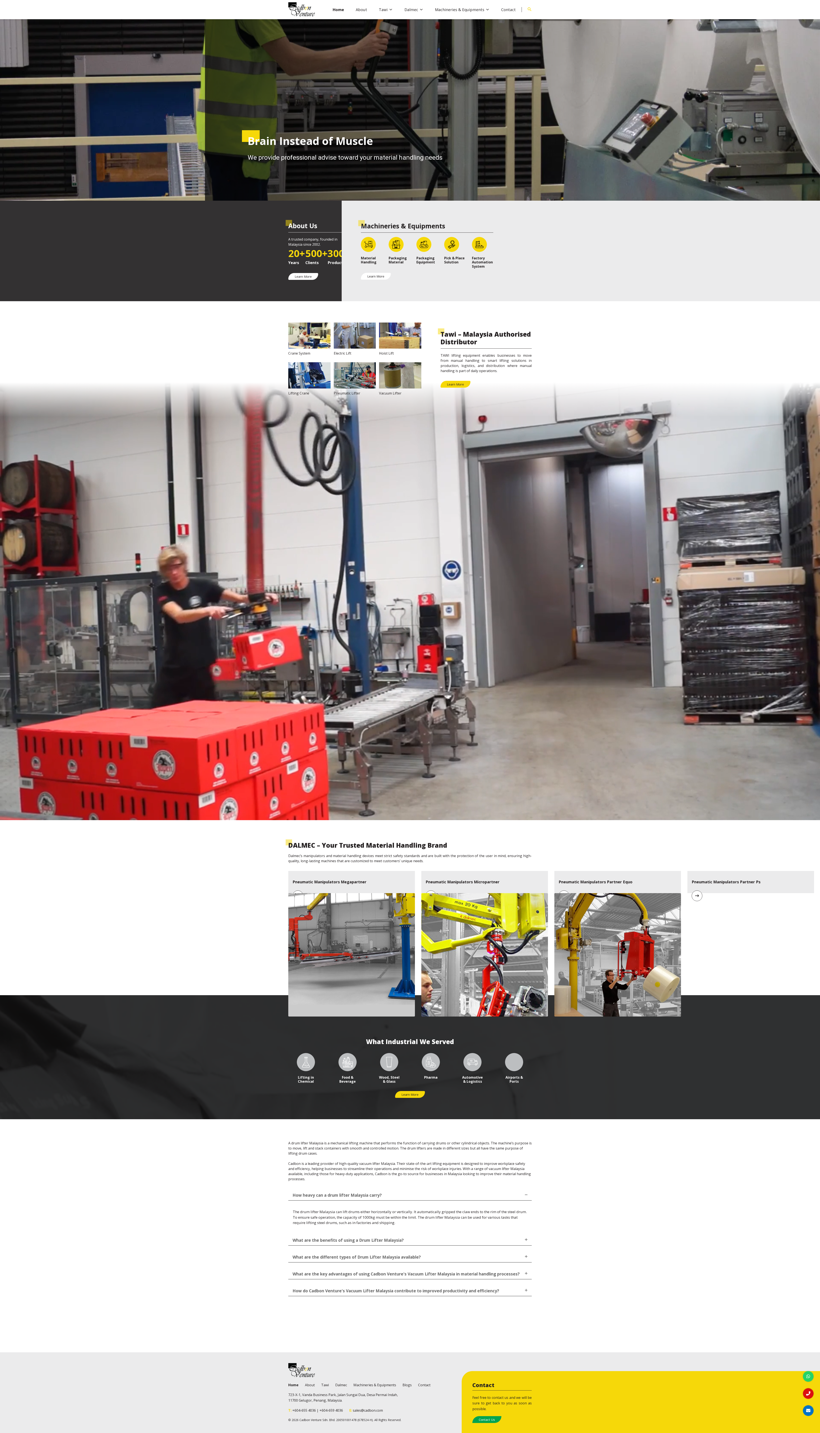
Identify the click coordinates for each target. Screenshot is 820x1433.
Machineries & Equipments (459, 9)
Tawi (383, 9)
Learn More (303, 276)
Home (338, 9)
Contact (508, 9)
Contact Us (487, 1419)
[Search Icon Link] (529, 10)
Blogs (407, 1385)
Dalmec (411, 9)
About (361, 9)
